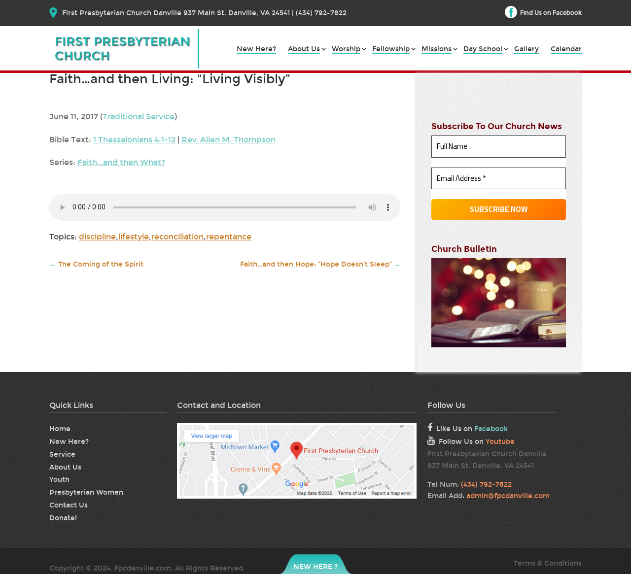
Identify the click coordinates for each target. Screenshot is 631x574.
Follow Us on (477, 442)
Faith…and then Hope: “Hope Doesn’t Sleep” (320, 264)
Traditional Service (139, 116)
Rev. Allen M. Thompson (228, 139)
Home (59, 429)
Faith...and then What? (121, 162)
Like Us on (472, 429)
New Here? (256, 49)
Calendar (566, 49)
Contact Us (68, 505)
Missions (436, 49)
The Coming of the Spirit (96, 264)
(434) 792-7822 (486, 484)
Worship (346, 49)
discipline (97, 236)
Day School (482, 49)
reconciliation (177, 236)
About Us (304, 49)
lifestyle (133, 236)
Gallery (526, 49)
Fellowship (391, 49)
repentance (228, 236)
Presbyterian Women (86, 492)
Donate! (63, 518)
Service (62, 454)
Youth (59, 479)
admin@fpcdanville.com (508, 496)
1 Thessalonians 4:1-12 (134, 139)
